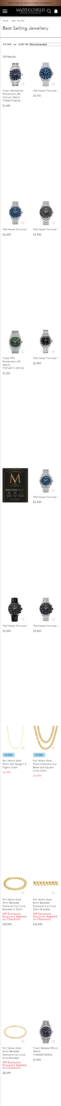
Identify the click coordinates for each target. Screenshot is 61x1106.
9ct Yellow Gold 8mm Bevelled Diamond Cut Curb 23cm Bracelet (44, 904)
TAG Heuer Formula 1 (45, 90)
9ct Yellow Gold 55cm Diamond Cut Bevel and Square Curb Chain (45, 765)
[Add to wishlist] (23, 84)
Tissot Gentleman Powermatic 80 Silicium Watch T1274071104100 (13, 95)
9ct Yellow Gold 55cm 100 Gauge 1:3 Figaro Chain (14, 764)
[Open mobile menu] (5, 11)
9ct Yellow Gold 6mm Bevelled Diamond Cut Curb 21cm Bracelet (14, 1053)
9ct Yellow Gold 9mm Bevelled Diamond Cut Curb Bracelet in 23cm (14, 904)
